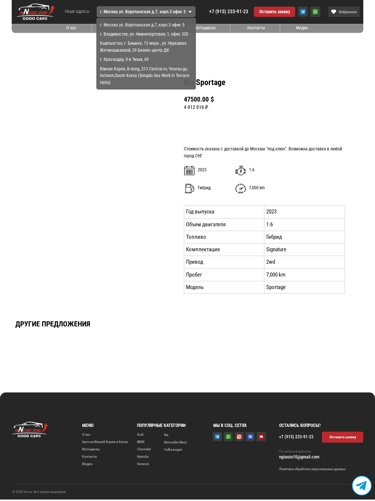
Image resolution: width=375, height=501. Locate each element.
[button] (274, 12)
